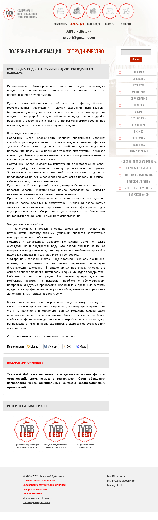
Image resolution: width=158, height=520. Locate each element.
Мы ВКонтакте (116, 476)
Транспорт (138, 125)
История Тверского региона (139, 161)
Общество (138, 79)
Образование (139, 98)
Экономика (139, 138)
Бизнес (138, 131)
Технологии (138, 118)
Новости (138, 72)
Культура (138, 85)
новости (109, 24)
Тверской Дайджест (52, 476)
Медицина (138, 92)
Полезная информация (35, 52)
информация (77, 24)
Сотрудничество (85, 52)
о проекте (126, 24)
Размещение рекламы (36, 502)
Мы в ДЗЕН (114, 485)
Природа (139, 105)
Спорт (138, 112)
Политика (138, 145)
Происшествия (138, 151)
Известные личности (138, 188)
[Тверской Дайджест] (9, 12)
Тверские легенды (139, 181)
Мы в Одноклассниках (121, 480)
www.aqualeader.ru (64, 336)
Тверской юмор (139, 194)
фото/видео (93, 24)
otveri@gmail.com (79, 37)
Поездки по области (139, 168)
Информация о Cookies (37, 498)
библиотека (60, 24)
